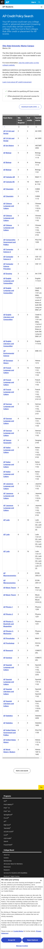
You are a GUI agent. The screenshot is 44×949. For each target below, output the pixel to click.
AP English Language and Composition (8, 281)
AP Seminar (7, 658)
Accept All (11, 940)
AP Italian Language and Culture (8, 450)
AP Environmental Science (8, 353)
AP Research (8, 650)
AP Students (7, 7)
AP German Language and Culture (8, 406)
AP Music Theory (9, 588)
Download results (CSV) (29, 107)
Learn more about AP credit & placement (17, 82)
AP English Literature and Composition (8, 317)
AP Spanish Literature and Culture (8, 691)
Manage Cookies (22, 946)
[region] (22, 436)
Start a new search (22, 771)
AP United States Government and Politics (9, 732)
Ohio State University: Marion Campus (18, 46)
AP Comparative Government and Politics (9, 242)
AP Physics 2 (8, 614)
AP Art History (8, 146)
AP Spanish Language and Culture (8, 667)
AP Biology (7, 153)
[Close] (41, 880)
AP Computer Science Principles (8, 266)
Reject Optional (32, 940)
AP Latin (6, 520)
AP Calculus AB (9, 177)
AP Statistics (8, 716)
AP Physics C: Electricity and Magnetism (8, 624)
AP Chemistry (8, 189)
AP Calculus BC (9, 182)
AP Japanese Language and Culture (8, 486)
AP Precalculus (9, 638)
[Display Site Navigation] (41, 7)
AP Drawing (7, 274)
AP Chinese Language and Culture (8, 206)
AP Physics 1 (8, 607)
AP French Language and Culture (8, 370)
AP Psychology (8, 643)
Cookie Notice (18, 931)
